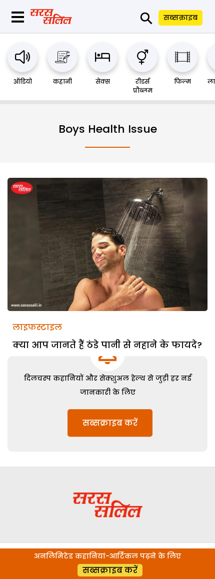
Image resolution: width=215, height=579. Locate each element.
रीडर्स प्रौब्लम (142, 86)
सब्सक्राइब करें (110, 423)
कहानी (62, 81)
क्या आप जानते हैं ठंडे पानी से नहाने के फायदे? (107, 345)
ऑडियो (23, 81)
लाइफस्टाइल (37, 327)
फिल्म (182, 81)
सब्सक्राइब (181, 18)
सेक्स (103, 81)
